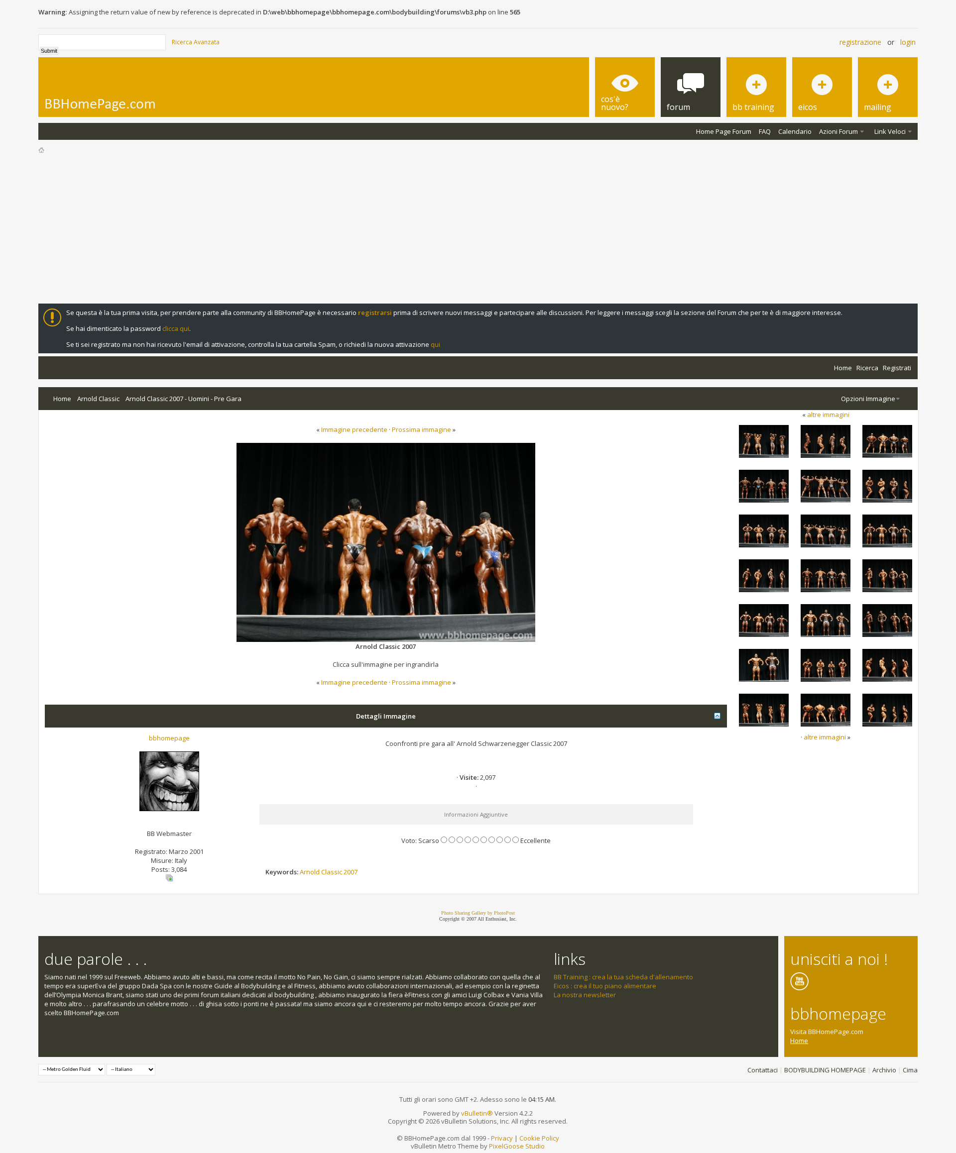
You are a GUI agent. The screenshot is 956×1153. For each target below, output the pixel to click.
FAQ (765, 131)
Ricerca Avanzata (196, 42)
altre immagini (828, 414)
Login (908, 42)
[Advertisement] (478, 229)
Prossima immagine (421, 429)
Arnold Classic (98, 398)
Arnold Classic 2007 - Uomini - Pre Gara (183, 398)
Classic (331, 871)
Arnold (310, 871)
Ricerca (867, 367)
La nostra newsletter (585, 994)
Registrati (897, 367)
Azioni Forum (838, 131)
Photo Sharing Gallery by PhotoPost (478, 913)
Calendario (795, 131)
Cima (910, 1069)
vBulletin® (477, 1113)
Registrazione (860, 42)
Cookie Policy (539, 1138)
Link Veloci (890, 131)
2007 (351, 871)
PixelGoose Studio (517, 1146)
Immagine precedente (354, 429)
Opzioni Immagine (868, 398)
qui (435, 344)
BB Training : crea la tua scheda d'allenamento (623, 976)
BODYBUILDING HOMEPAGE (825, 1069)
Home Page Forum (723, 131)
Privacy (502, 1138)
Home (843, 367)
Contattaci (762, 1069)
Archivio (884, 1069)
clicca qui (175, 328)
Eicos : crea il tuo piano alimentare (605, 985)
